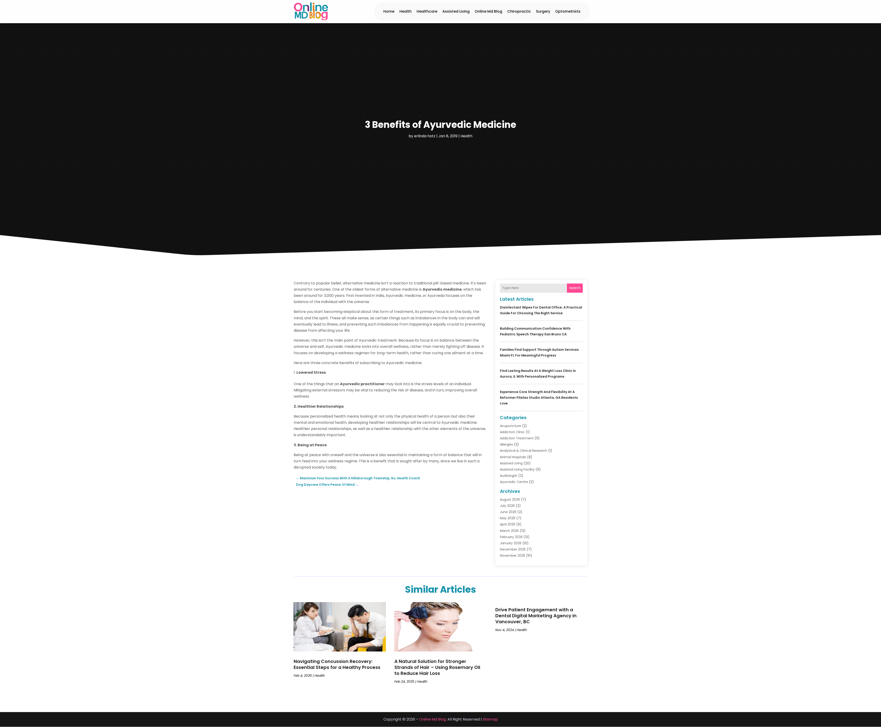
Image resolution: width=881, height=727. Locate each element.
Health (405, 11)
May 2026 (507, 518)
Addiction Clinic (512, 432)
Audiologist (508, 475)
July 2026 (507, 505)
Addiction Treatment (517, 438)
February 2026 (511, 537)
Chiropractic (519, 11)
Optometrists (567, 11)
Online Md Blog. (432, 719)
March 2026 (509, 530)
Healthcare (427, 11)
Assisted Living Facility (517, 469)
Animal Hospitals (513, 457)
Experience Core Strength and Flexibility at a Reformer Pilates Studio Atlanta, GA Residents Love (539, 398)
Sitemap (490, 719)
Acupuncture (510, 426)
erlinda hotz (424, 136)
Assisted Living (456, 11)
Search (574, 288)
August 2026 (510, 499)
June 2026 (508, 512)
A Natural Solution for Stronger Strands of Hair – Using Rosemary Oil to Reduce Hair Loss (437, 667)
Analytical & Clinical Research (523, 450)
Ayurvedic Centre (514, 482)
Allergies (506, 444)
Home (388, 11)
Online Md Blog (488, 11)
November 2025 (512, 555)
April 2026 (507, 524)
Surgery (543, 11)
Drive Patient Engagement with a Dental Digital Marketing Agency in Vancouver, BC (536, 615)
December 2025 (513, 549)
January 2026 (510, 543)
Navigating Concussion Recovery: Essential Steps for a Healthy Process (337, 664)
